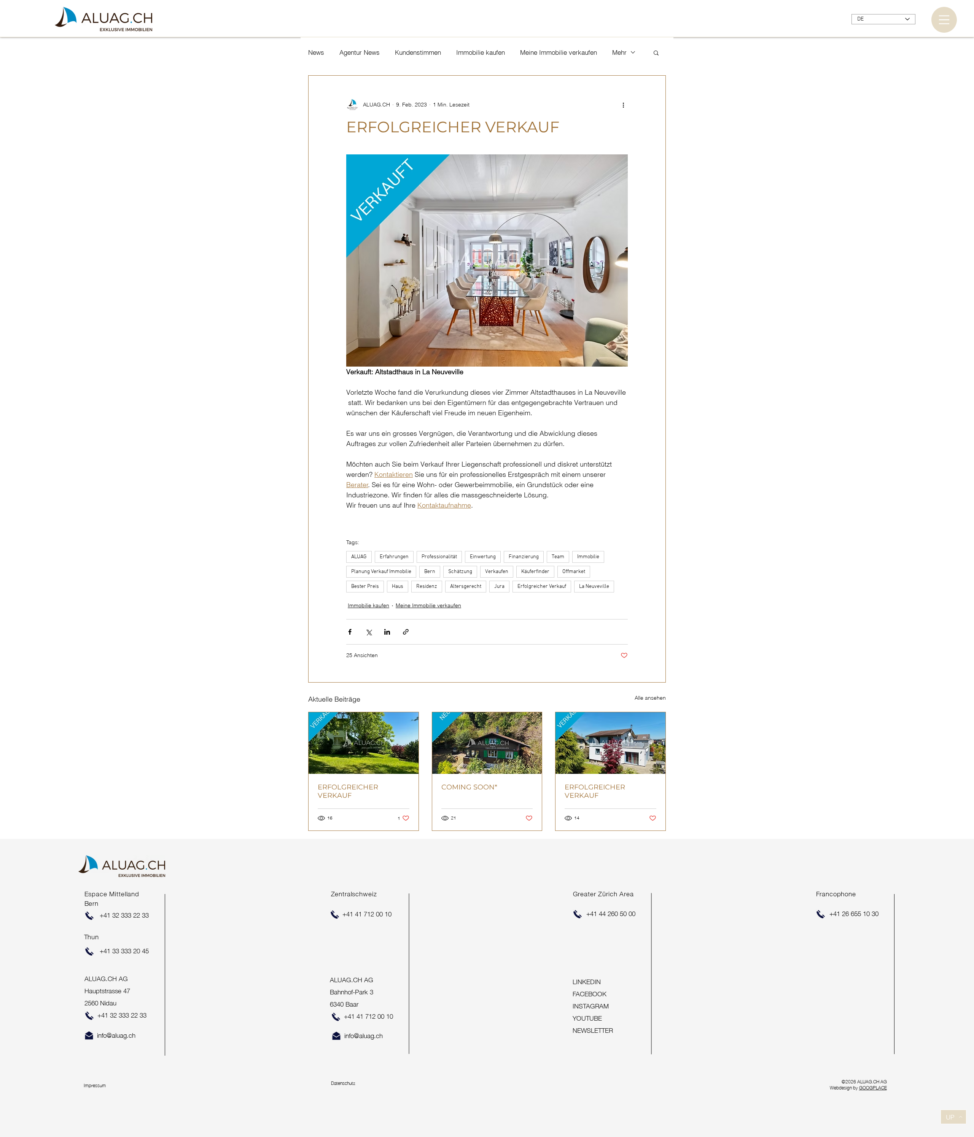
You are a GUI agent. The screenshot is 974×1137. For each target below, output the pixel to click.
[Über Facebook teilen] (349, 631)
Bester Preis (365, 586)
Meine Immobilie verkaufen (558, 52)
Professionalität (439, 557)
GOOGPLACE (873, 1087)
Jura (499, 586)
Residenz (426, 586)
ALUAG (359, 557)
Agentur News (359, 52)
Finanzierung (524, 557)
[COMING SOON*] (487, 743)
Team (558, 557)
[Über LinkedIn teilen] (387, 631)
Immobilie (588, 557)
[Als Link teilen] (405, 631)
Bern (429, 571)
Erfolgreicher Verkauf (541, 586)
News (316, 52)
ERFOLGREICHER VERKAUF (348, 791)
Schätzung (460, 571)
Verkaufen (496, 571)
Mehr (619, 52)
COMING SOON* (469, 787)
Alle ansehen (650, 697)
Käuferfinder (535, 571)
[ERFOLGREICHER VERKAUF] (364, 743)
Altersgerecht (465, 586)
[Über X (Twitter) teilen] (368, 631)
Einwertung (483, 557)
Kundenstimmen (418, 52)
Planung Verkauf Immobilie (381, 571)
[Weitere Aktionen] (623, 104)
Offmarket (573, 571)
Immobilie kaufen (480, 52)
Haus (397, 586)
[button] (944, 20)
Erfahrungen (394, 557)
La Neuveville (594, 586)
